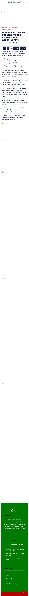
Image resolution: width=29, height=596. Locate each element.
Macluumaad (6, 27)
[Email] (21, 48)
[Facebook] (4, 48)
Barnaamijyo (9, 578)
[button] (2, 2)
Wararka (15, 27)
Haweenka (8, 573)
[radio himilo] (10, 43)
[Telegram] (24, 48)
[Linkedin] (17, 48)
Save (12, 48)
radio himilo (16, 42)
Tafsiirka (8, 575)
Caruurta (8, 583)
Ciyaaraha (8, 581)
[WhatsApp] (14, 48)
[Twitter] (8, 48)
